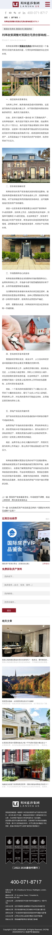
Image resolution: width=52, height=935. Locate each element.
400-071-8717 (37, 12)
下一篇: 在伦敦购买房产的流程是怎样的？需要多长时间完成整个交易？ (26, 509)
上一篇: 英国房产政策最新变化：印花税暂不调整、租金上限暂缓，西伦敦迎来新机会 (26, 498)
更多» (48, 519)
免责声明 (29, 932)
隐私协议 (36, 932)
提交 (9, 610)
